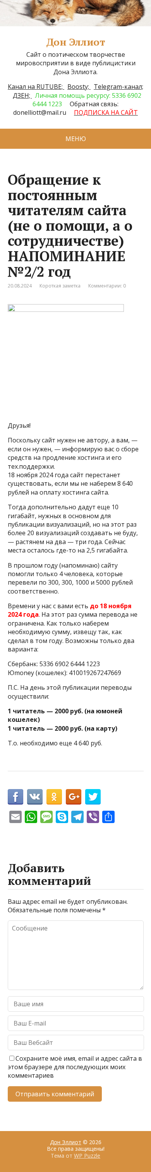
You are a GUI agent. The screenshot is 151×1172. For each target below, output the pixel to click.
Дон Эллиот (75, 42)
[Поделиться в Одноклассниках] (54, 797)
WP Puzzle (87, 1155)
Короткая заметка (60, 285)
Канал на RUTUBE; (36, 86)
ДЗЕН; (22, 95)
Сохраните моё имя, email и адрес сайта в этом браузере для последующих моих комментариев (75, 1067)
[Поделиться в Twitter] (93, 797)
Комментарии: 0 (107, 285)
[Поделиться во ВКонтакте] (35, 797)
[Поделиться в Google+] (73, 797)
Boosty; (79, 86)
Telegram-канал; (118, 86)
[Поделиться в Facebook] (15, 797)
